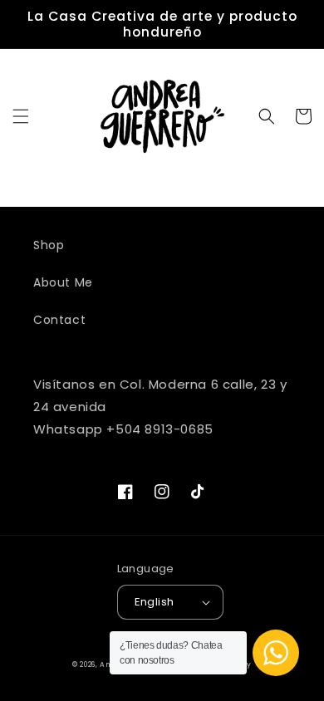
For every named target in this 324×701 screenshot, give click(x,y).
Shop (48, 245)
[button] (20, 116)
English (154, 602)
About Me (63, 282)
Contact (59, 319)
